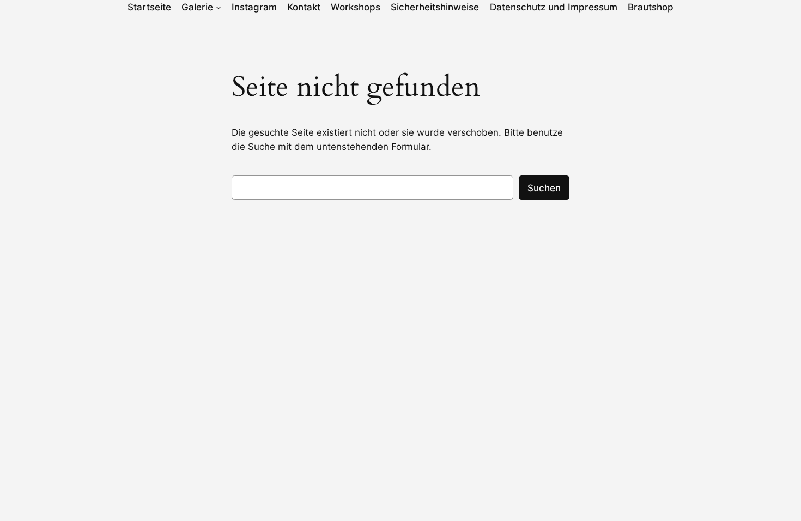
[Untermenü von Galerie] (218, 7)
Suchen (544, 188)
